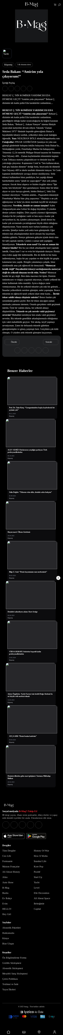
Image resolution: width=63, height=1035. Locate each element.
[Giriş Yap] (54, 1032)
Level (36, 887)
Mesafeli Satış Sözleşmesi (15, 973)
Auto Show (8, 882)
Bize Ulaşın (8, 943)
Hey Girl (6, 914)
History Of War (41, 850)
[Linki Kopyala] (45, 350)
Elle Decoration (41, 893)
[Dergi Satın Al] (24, 1032)
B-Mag (5, 887)
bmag (26, 1007)
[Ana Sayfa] (8, 805)
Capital (37, 909)
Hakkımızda (8, 933)
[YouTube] (14, 824)
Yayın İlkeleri (9, 989)
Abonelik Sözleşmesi (12, 968)
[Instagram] (5, 824)
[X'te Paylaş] (11, 88)
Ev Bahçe (7, 898)
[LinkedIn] (30, 824)
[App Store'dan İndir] (13, 836)
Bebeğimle (39, 903)
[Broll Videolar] (39, 1032)
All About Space (42, 898)
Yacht (36, 882)
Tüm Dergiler (9, 850)
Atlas (4, 877)
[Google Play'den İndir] (36, 836)
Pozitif (37, 872)
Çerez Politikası (10, 979)
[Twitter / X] (22, 824)
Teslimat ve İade (10, 984)
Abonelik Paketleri (11, 927)
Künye (5, 938)
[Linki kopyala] (29, 88)
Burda (5, 893)
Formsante (7, 861)
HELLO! (6, 909)
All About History (11, 872)
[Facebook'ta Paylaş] (5, 88)
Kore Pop (38, 866)
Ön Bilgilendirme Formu (14, 957)
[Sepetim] (55, 5)
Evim (5, 903)
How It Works (41, 856)
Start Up (38, 877)
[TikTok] (38, 824)
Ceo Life (6, 856)
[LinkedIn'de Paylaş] (23, 88)
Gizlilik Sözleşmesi (11, 963)
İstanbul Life (40, 861)
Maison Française (10, 866)
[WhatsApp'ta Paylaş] (17, 88)
